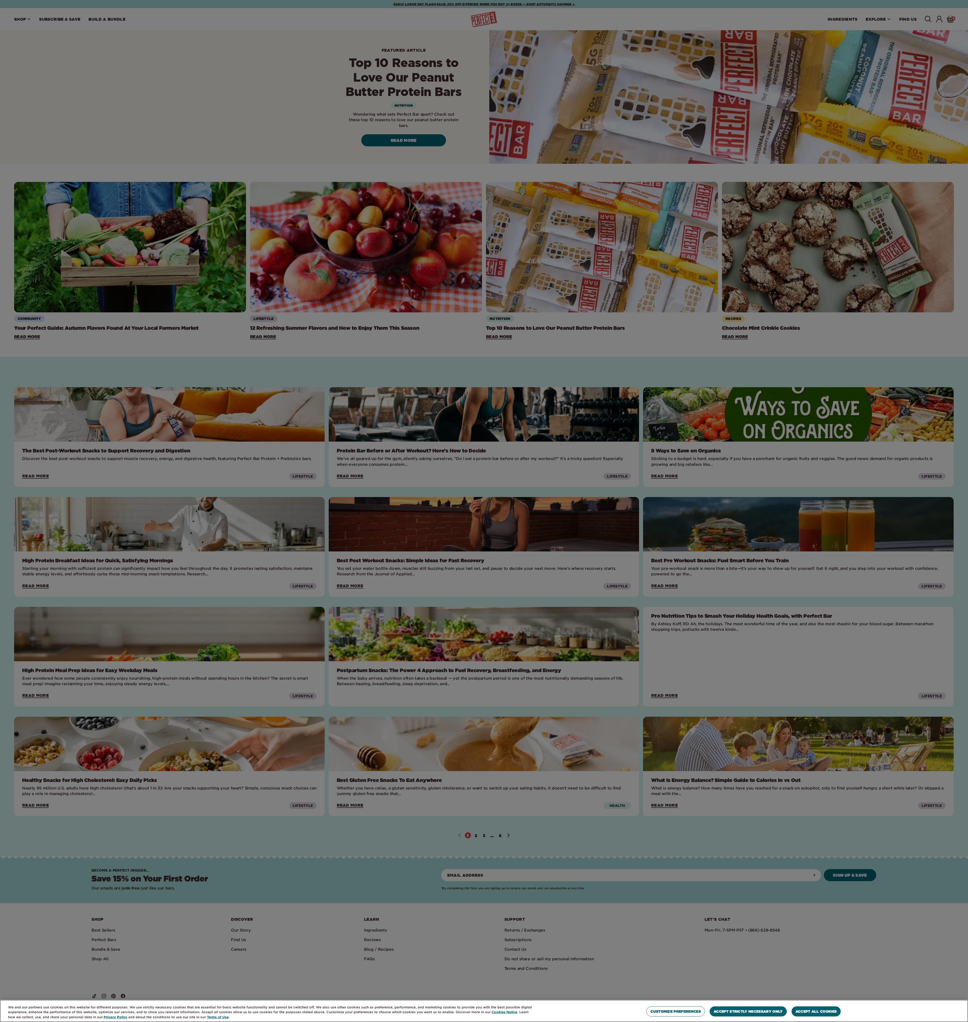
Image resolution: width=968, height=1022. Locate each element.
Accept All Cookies (816, 1011)
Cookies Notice (504, 1012)
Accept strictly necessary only (748, 1011)
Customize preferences (675, 1011)
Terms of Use (218, 1017)
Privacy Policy (115, 1017)
